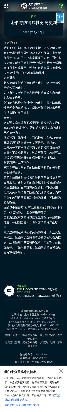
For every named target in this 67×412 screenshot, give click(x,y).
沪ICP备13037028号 (48, 322)
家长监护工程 (14, 329)
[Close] (61, 371)
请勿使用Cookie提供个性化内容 (21, 405)
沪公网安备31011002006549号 (43, 329)
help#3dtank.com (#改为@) (37, 289)
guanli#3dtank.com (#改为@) (40, 295)
